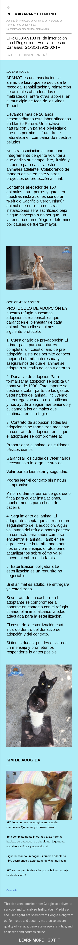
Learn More (31, 940)
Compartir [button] (11, 890)
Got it (54, 940)
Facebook (14, 55)
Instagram (32, 55)
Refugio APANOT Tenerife (31, 14)
